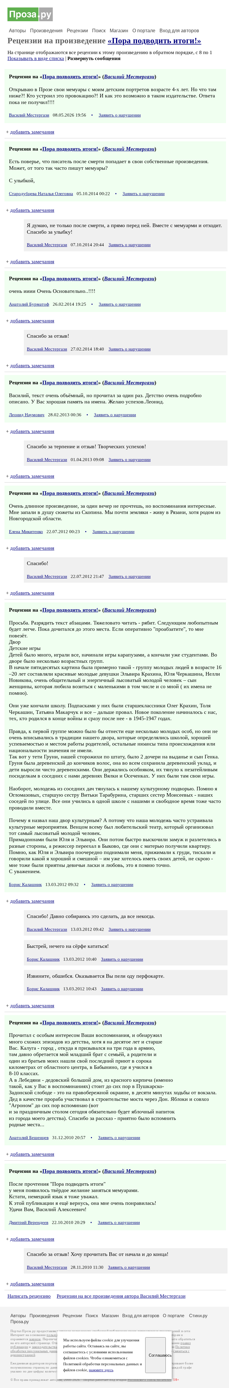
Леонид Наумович (26, 414)
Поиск (99, 30)
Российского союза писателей (149, 1379)
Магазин (119, 30)
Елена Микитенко (26, 531)
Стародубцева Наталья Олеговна (41, 193)
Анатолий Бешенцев (29, 1137)
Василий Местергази (129, 76)
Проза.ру (19, 1321)
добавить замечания (32, 132)
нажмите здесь (101, 1370)
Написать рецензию (29, 1296)
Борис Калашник (25, 884)
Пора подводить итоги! (70, 76)
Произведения (46, 30)
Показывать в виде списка (35, 58)
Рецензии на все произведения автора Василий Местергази (121, 1296)
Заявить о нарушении (120, 115)
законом (35, 1339)
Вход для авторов (179, 30)
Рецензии (77, 30)
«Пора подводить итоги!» (154, 40)
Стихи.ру (198, 1315)
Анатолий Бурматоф (29, 304)
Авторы (17, 30)
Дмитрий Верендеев (28, 1222)
